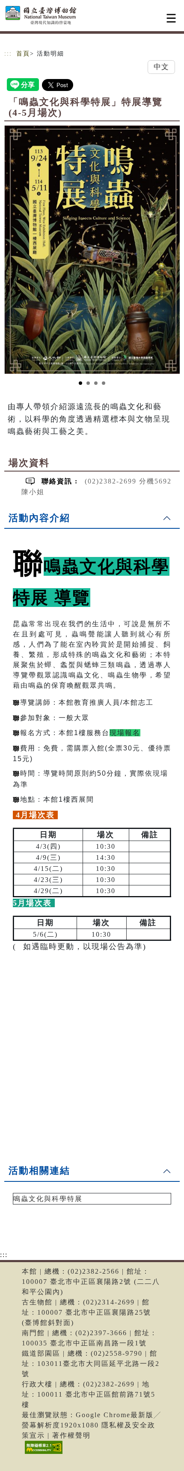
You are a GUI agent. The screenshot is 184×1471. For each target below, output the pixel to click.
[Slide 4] (103, 383)
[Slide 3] (96, 383)
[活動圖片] (92, 250)
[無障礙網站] (42, 1454)
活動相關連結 (39, 1170)
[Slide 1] (80, 383)
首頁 (23, 53)
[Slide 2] (88, 383)
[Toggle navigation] (171, 18)
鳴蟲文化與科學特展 (48, 1198)
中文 (161, 67)
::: (8, 53)
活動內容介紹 (39, 518)
